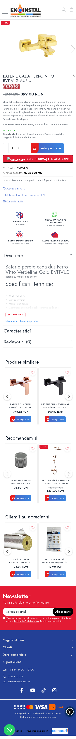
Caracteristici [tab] (17, 330)
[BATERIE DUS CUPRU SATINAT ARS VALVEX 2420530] (20, 384)
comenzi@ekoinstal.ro (18, 681)
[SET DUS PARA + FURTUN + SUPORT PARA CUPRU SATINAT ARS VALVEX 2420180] (55, 460)
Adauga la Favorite (15, 188)
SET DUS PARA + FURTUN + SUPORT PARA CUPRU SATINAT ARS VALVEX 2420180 (55, 482)
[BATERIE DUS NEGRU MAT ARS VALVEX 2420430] (55, 384)
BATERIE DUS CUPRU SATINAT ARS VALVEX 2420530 (21, 406)
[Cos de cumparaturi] (71, 10)
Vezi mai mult (15, 314)
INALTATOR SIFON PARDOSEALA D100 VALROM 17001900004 (21, 482)
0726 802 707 (15, 676)
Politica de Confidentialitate (26, 621)
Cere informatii (24, 196)
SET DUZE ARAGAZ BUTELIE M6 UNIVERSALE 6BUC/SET (55, 561)
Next (73, 49)
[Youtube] (32, 690)
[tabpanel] (38, 45)
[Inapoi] (73, 75)
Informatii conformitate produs (22, 321)
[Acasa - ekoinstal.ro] (25, 10)
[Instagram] (54, 690)
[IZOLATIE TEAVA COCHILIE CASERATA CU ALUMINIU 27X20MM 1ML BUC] (20, 539)
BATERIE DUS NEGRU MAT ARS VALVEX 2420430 (55, 406)
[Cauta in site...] (64, 10)
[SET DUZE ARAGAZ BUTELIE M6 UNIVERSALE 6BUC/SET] (55, 539)
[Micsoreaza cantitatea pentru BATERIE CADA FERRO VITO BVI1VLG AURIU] (5, 148)
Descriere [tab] (13, 255)
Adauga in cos (50, 148)
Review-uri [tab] (17, 341)
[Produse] (5, 14)
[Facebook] (21, 690)
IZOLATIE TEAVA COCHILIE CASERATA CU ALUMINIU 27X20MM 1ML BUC (20, 561)
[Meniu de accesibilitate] (70, 711)
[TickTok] (43, 690)
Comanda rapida (14, 201)
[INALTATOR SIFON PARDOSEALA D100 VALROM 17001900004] (20, 460)
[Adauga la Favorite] (33, 372)
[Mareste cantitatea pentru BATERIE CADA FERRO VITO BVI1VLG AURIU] (18, 148)
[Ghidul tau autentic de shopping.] (60, 731)
